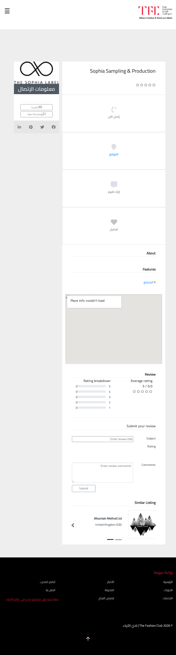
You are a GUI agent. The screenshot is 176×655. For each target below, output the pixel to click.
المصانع (148, 282)
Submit (83, 488)
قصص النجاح (106, 598)
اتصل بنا (50, 590)
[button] (72, 525)
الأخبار (110, 582)
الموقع (113, 154)
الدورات (168, 590)
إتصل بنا (35, 107)
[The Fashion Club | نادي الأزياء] (155, 14)
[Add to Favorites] (114, 224)
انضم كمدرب (47, 582)
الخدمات (168, 598)
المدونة (109, 590)
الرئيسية (168, 582)
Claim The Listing (35, 114)
